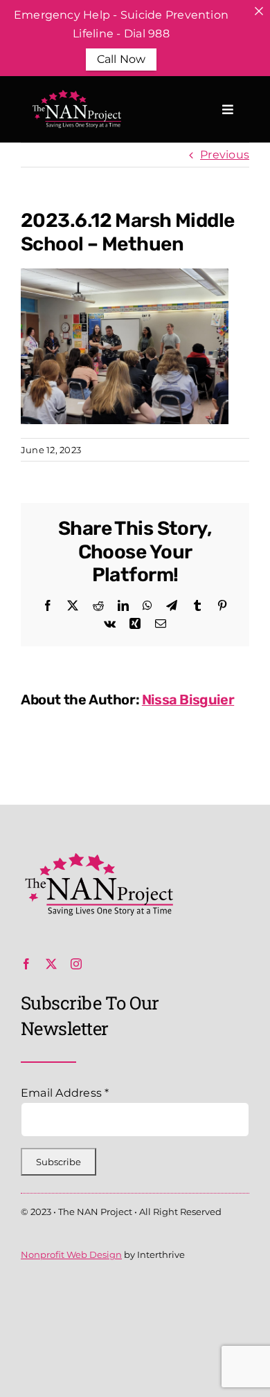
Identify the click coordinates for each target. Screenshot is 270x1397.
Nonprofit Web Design (71, 1254)
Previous (224, 154)
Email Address (65, 1092)
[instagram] (76, 963)
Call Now (121, 59)
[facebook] (26, 963)
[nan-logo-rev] (75, 95)
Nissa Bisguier (188, 699)
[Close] (259, 11)
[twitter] (51, 963)
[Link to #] (227, 109)
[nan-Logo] (97, 858)
